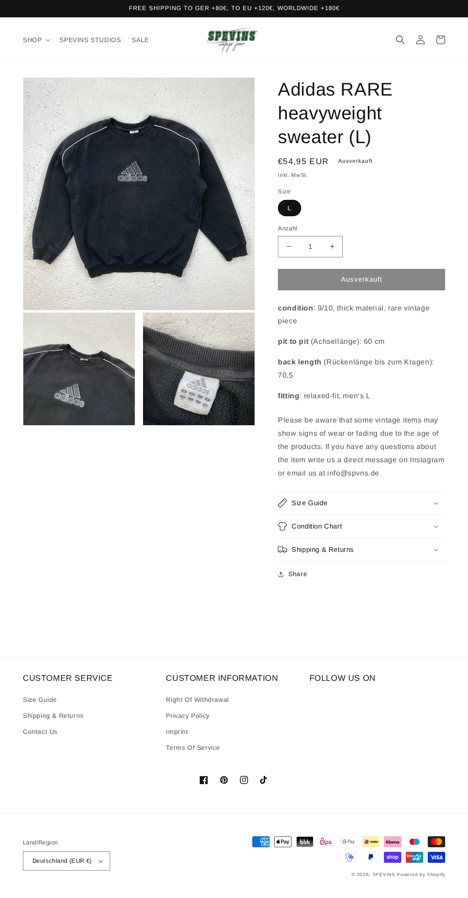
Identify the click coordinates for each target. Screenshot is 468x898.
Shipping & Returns (53, 715)
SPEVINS (384, 874)
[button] (35, 39)
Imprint (177, 731)
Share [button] (297, 573)
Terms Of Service (193, 747)
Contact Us (40, 731)
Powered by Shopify (421, 874)
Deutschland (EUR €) (62, 860)
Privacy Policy (187, 715)
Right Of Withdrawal (197, 699)
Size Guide (40, 699)
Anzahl (287, 228)
